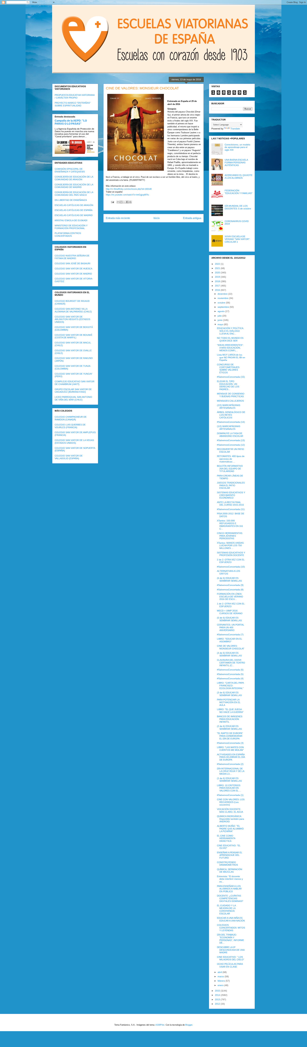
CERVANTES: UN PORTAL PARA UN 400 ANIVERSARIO (230, 627)
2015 (218, 990)
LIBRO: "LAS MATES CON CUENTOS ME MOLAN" (230, 748)
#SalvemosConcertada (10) (231, 566)
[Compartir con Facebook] (127, 202)
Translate (235, 128)
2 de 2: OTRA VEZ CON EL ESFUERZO (230, 561)
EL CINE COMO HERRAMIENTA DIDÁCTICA (226, 838)
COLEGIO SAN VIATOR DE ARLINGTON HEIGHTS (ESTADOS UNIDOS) (72, 319)
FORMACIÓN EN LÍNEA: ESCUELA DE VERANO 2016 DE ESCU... (230, 597)
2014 (218, 995)
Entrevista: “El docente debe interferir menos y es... (230, 879)
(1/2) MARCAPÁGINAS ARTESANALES (228, 427)
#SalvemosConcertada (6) (230, 669)
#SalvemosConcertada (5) (230, 674)
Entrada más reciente (118, 218)
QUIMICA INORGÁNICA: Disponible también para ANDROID (230, 819)
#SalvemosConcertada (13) (231, 440)
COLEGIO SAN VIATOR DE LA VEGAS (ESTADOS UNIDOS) (74, 441)
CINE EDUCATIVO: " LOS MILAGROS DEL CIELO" (230, 958)
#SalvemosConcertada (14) (231, 422)
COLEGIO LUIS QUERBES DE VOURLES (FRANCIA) (70, 426)
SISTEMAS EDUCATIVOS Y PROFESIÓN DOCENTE (231, 554)
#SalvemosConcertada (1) (230, 795)
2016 (218, 290)
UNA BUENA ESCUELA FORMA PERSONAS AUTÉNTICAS (236, 163)
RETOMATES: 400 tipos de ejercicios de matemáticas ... (230, 459)
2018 (218, 281)
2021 (218, 268)
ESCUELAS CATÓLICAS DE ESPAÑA (73, 210)
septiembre (224, 307)
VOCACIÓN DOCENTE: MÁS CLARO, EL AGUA (230, 810)
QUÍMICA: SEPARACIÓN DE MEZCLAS (229, 870)
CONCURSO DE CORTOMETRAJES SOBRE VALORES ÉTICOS (228, 368)
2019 (218, 277)
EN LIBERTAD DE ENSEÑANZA (71, 200)
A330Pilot (159, 1025)
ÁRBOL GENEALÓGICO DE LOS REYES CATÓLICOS (231, 415)
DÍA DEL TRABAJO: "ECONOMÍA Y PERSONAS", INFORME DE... (230, 938)
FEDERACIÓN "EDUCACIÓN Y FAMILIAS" (238, 191)
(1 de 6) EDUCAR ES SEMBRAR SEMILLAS (229, 779)
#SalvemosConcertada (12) (231, 445)
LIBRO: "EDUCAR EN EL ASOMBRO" (229, 640)
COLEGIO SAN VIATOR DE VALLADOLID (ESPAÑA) (69, 457)
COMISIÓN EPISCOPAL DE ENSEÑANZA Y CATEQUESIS (70, 170)
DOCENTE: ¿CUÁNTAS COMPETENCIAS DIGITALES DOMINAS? (230, 898)
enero (221, 985)
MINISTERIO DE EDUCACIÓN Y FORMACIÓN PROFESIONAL (71, 227)
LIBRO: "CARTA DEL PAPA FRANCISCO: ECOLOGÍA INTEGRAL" (230, 686)
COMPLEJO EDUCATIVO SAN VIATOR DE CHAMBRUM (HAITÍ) (74, 382)
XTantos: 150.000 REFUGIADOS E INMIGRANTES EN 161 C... (230, 524)
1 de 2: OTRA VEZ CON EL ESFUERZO (230, 605)
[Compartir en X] (124, 202)
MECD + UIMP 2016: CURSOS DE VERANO (229, 612)
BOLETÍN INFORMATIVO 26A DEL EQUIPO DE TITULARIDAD (230, 469)
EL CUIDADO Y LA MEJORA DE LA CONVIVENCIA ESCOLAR (226, 909)
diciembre (223, 294)
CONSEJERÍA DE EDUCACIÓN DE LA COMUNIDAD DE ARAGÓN (74, 178)
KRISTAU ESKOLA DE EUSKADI (71, 220)
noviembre (223, 298)
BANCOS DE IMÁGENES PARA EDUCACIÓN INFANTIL (229, 719)
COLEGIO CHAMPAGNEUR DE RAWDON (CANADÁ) (71, 418)
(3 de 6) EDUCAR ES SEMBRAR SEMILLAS (229, 694)
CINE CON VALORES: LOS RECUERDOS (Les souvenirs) (230, 802)
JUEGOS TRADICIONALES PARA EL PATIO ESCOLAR (231, 485)
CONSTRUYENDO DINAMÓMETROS (227, 863)
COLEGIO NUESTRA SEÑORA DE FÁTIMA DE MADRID (72, 257)
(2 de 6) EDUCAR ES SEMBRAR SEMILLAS (229, 727)
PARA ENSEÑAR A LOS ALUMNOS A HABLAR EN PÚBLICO (229, 889)
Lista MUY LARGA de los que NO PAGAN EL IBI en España (231, 357)
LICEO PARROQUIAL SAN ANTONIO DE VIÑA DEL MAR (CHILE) (73, 398)
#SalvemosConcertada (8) (230, 589)
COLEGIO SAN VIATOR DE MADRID (73, 273)
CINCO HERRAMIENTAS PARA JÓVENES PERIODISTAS (229, 536)
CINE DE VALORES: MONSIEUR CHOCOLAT (230, 647)
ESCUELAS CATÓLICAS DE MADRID (74, 215)
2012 (218, 1004)
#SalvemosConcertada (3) (230, 743)
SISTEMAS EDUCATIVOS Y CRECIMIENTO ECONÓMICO (231, 495)
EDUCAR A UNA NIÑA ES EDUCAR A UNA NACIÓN (231, 919)
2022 (218, 264)
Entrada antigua (192, 218)
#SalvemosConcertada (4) (230, 678)
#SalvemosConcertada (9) (230, 585)
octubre (222, 302)
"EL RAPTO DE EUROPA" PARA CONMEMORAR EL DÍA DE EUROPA (230, 736)
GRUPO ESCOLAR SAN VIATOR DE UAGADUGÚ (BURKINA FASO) (73, 390)
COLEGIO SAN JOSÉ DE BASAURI (72, 263)
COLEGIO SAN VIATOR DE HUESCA (73, 268)
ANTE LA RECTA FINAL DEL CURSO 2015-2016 (230, 503)
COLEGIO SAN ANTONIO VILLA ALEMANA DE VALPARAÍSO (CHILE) (73, 310)
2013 (218, 999)
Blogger (188, 1025)
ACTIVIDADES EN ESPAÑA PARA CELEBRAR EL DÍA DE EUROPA (231, 757)
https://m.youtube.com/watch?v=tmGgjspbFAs (127, 195)
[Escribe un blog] (121, 202)
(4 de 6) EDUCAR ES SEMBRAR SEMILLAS (229, 654)
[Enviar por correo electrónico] (118, 202)
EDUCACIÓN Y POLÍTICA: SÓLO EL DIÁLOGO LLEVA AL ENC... (230, 331)
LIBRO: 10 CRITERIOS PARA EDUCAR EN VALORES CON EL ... (229, 788)
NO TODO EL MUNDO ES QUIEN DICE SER (230, 339)
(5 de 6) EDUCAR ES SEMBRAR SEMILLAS (229, 619)
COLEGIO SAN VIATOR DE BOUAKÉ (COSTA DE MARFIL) (73, 336)
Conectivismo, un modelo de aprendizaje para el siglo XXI (237, 147)
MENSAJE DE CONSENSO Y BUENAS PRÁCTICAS (230, 395)
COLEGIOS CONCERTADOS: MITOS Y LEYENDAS (231, 928)
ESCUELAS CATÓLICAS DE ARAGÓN (74, 205)
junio (220, 320)
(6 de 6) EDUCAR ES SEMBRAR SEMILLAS (229, 579)
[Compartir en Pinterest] (130, 202)
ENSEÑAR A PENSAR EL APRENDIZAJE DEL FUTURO (229, 855)
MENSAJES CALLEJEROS (230, 401)
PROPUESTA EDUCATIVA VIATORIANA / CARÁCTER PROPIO (74, 96)
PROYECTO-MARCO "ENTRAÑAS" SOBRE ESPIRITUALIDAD (73, 104)
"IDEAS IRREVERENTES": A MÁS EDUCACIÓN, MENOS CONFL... (230, 348)
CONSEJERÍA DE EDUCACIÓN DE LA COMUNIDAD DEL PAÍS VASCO (74, 193)
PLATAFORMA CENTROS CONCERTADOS (68, 234)
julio (220, 315)
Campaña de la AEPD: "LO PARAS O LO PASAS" (71, 122)
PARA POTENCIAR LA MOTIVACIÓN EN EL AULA (228, 702)
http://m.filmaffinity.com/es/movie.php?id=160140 (129, 189)
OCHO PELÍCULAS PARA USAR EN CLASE (230, 965)
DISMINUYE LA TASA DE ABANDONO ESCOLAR (230, 434)
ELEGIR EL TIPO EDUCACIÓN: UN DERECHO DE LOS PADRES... (228, 385)
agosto (221, 311)
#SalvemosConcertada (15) (231, 377)
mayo (221, 324)
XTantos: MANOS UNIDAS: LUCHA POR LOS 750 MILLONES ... (230, 546)
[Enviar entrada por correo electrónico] (112, 202)
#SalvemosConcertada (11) (231, 509)
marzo (221, 976)
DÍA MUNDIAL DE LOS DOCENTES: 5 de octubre (238, 207)
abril (220, 972)
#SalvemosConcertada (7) (230, 634)
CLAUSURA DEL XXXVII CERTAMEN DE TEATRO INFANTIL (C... (231, 663)
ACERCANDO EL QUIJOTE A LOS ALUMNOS (238, 176)
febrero (222, 981)
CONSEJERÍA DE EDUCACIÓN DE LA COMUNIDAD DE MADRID (74, 186)
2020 (218, 272)
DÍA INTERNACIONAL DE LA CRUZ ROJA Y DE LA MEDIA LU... (230, 771)
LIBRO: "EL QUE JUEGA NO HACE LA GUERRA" (230, 710)
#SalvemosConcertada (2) (230, 764)
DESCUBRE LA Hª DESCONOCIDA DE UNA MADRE (230, 950)
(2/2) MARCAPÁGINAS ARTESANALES (228, 406)
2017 (218, 285)
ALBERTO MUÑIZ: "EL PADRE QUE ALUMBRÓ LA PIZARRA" (230, 829)
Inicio (157, 218)
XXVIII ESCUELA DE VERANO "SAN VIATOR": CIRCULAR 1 (237, 239)
